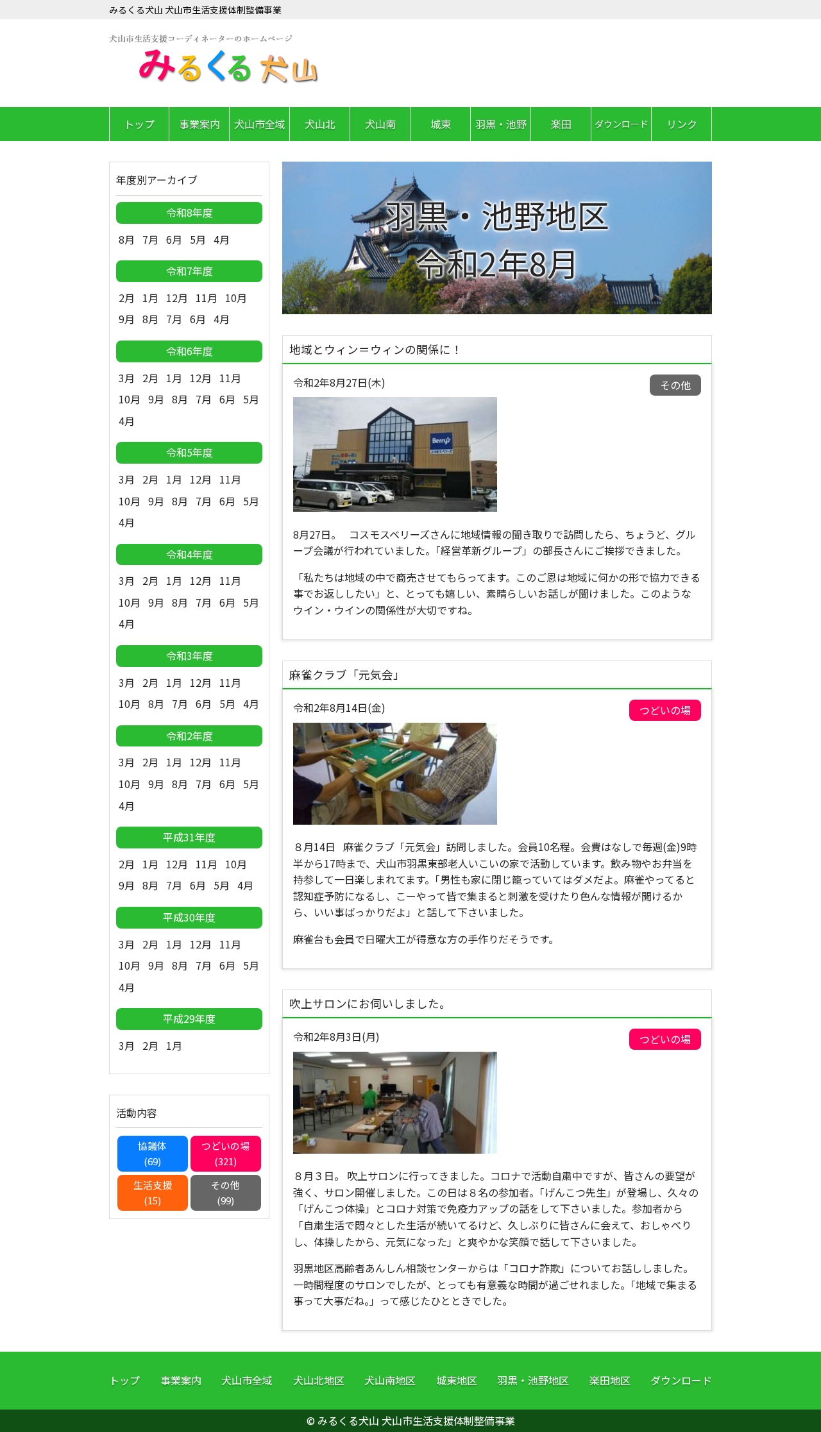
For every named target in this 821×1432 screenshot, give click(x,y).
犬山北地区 (318, 1380)
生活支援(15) (152, 1192)
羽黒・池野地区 (533, 1380)
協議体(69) (152, 1153)
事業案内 (199, 123)
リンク (681, 123)
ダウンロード (621, 123)
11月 (206, 297)
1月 (150, 297)
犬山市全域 (259, 123)
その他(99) (225, 1192)
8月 (127, 239)
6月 (174, 239)
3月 (127, 377)
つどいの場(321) (225, 1153)
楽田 (561, 123)
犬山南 (380, 123)
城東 (440, 123)
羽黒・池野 (501, 123)
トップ (139, 123)
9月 (127, 318)
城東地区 (456, 1380)
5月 (198, 239)
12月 (177, 297)
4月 (222, 239)
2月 (127, 297)
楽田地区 (610, 1380)
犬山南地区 (390, 1380)
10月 (236, 297)
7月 (150, 239)
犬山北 (320, 123)
